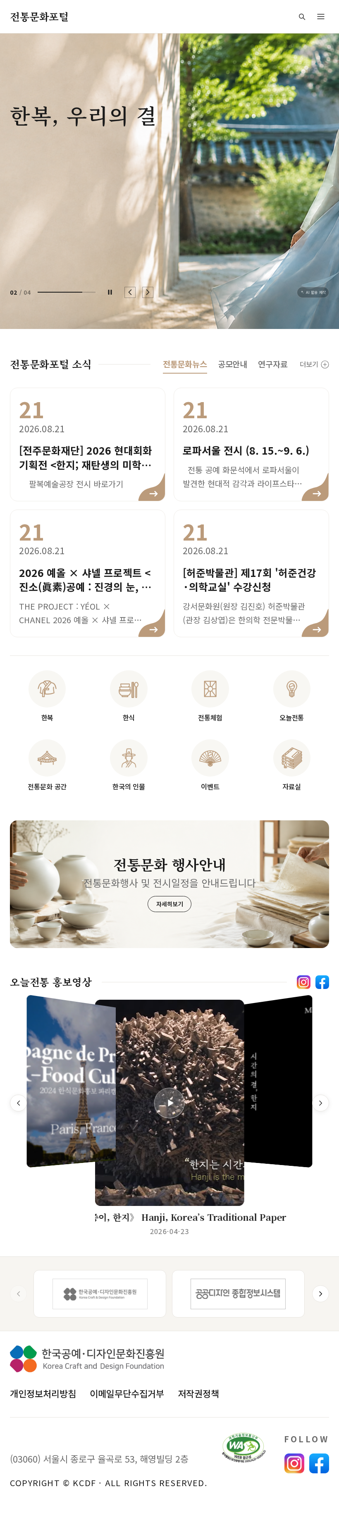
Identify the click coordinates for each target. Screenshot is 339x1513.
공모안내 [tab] (232, 364)
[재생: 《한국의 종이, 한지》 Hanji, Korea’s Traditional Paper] (169, 1103)
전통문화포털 (39, 16)
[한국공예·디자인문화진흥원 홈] (87, 1358)
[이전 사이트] (18, 1293)
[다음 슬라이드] (147, 292)
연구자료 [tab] (272, 364)
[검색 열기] (302, 16)
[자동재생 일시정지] (110, 292)
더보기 (309, 364)
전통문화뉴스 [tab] (185, 364)
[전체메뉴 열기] (321, 16)
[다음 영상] (320, 1102)
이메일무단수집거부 (127, 1393)
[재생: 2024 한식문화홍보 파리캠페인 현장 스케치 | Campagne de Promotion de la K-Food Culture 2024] (85, 1082)
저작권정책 (198, 1393)
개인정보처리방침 (43, 1393)
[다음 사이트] (320, 1293)
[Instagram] (303, 982)
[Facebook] (322, 982)
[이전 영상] (18, 1102)
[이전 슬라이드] (130, 292)
